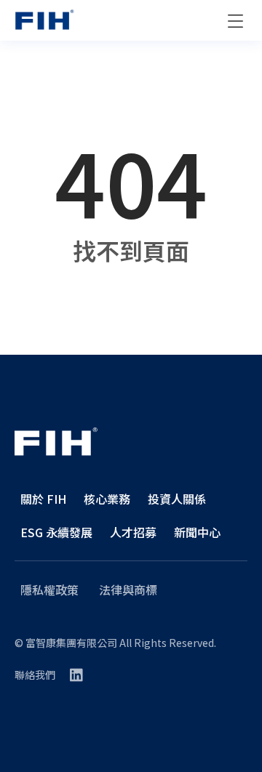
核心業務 (107, 498)
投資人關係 (177, 498)
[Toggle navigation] (235, 21)
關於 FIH (43, 498)
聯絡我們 (35, 674)
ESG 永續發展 (56, 532)
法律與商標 (128, 589)
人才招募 (133, 532)
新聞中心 (197, 532)
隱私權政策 (49, 589)
